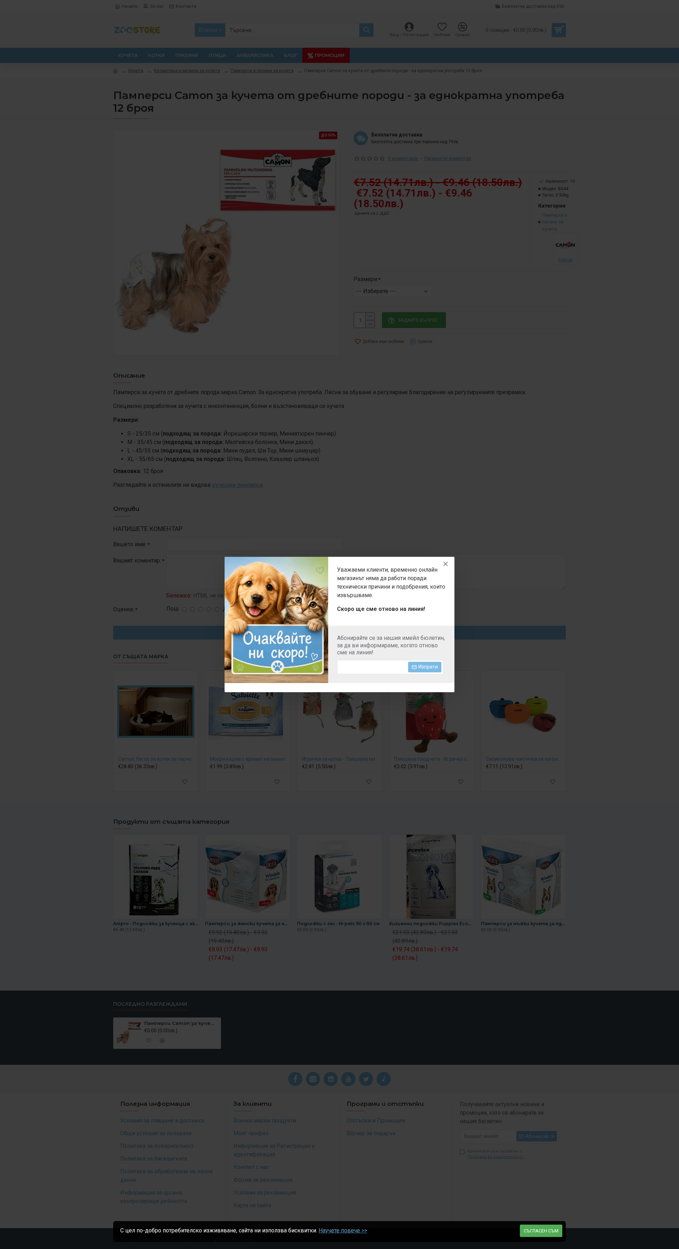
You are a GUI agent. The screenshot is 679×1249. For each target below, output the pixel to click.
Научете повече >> (343, 1230)
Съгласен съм (541, 1230)
